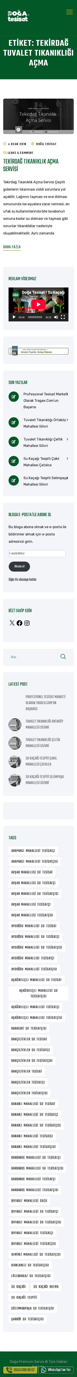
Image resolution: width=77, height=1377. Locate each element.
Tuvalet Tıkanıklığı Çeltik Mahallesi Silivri (43, 442)
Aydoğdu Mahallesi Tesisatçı (32, 958)
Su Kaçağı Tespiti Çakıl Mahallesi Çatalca (41, 462)
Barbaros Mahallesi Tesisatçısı (34, 1190)
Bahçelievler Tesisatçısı (29, 1093)
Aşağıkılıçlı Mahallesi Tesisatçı (35, 1007)
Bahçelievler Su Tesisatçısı (32, 1061)
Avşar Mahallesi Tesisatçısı (32, 915)
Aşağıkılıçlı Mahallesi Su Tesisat (36, 980)
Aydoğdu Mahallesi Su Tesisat (34, 926)
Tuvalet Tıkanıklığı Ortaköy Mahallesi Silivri (45, 423)
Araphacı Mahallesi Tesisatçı (33, 851)
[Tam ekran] (63, 317)
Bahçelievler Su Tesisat (29, 1039)
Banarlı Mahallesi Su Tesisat (33, 1104)
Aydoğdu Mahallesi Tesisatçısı (34, 969)
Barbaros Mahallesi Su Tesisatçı (36, 1158)
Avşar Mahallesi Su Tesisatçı (33, 883)
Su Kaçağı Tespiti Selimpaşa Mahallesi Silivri (46, 481)
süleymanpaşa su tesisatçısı (32, 1308)
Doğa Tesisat (46, 144)
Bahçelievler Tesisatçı (28, 1082)
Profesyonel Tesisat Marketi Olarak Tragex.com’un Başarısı (46, 400)
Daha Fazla (12, 247)
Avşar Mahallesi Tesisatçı (31, 905)
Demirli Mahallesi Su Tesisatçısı (36, 1255)
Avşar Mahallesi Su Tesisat (32, 872)
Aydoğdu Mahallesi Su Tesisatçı (35, 937)
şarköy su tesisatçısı (27, 1319)
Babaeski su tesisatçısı (29, 1029)
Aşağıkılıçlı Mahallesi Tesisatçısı (36, 1018)
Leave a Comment (21, 153)
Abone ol (19, 566)
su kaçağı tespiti (24, 1298)
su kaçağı (18, 1287)
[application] (38, 304)
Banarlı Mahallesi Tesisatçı (32, 1136)
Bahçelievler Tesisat (26, 1071)
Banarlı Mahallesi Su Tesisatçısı (36, 1125)
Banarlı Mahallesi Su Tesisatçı (34, 1115)
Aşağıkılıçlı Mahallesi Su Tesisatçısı (38, 993)
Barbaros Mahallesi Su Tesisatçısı (37, 1168)
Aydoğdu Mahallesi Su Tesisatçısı (36, 948)
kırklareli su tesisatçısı (30, 1265)
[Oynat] (14, 317)
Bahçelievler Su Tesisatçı (30, 1050)
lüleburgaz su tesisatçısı (31, 1276)
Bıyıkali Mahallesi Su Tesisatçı (34, 1212)
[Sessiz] (56, 317)
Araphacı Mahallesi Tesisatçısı (34, 862)
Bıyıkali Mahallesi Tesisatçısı (33, 1244)
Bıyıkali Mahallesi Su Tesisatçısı (36, 1222)
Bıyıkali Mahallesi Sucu (29, 1201)
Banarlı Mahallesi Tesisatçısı (33, 1147)
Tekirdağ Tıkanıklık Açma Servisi (30, 165)
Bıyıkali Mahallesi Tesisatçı (32, 1233)
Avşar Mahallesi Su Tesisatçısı (34, 894)
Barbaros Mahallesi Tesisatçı (33, 1179)
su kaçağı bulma (46, 1287)
